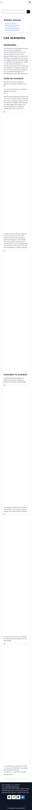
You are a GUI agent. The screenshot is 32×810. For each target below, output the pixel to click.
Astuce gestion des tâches (11, 23)
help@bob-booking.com (12, 786)
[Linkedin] (18, 797)
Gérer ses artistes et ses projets (12, 30)
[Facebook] (9, 797)
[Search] (28, 11)
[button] (29, 2)
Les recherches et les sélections (12, 25)
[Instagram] (14, 797)
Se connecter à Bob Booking (11, 26)
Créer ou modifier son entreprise (12, 28)
